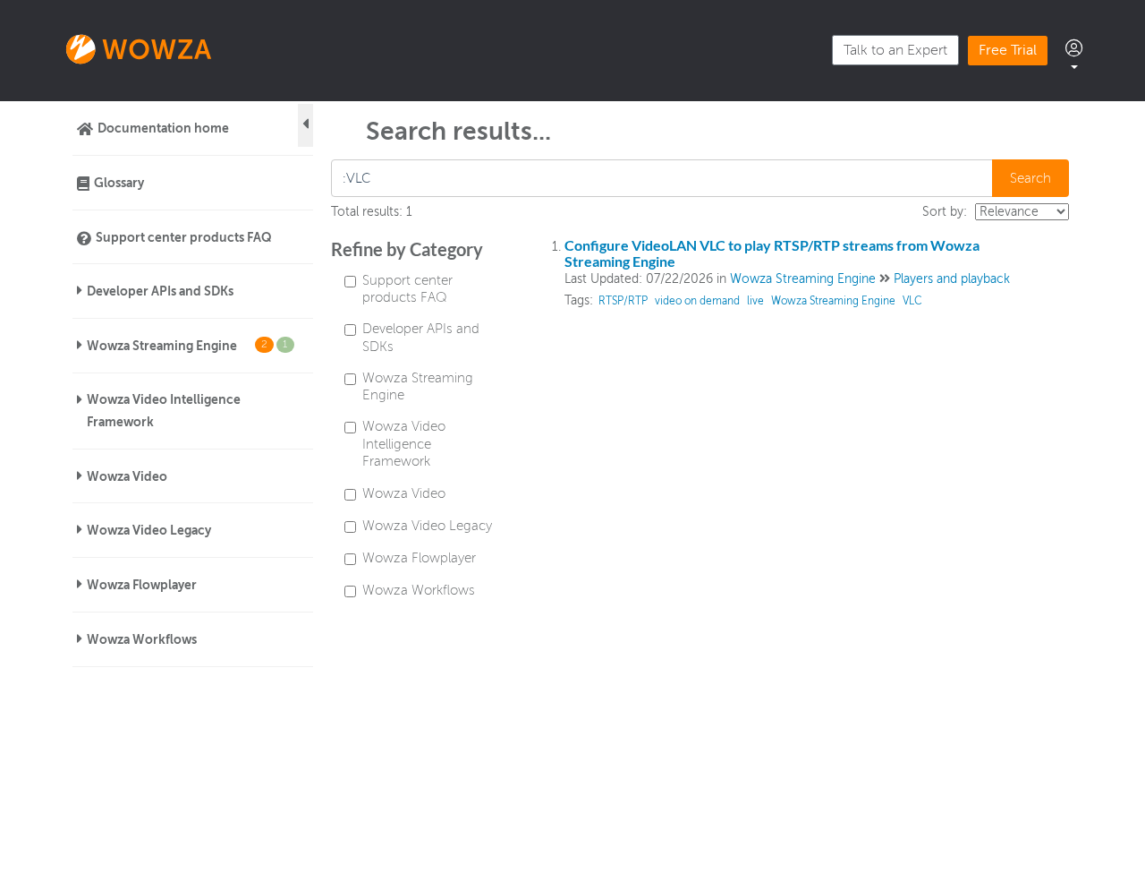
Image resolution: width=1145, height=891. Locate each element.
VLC (912, 301)
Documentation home (163, 128)
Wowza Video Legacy (149, 530)
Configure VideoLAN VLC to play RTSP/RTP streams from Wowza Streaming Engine (772, 253)
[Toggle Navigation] (305, 125)
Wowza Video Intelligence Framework (164, 410)
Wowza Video (127, 476)
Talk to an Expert (895, 50)
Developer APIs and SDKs (160, 291)
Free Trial (1008, 50)
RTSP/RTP (623, 301)
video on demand (697, 301)
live (755, 301)
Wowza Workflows (142, 639)
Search (1030, 178)
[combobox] (663, 178)
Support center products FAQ (184, 237)
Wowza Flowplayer (142, 585)
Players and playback (952, 279)
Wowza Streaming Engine (187, 345)
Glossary (119, 183)
